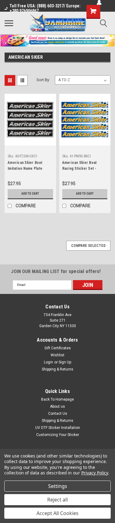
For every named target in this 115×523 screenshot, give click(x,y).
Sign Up (65, 362)
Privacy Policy (94, 473)
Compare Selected (88, 246)
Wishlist (57, 355)
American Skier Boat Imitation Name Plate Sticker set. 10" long (25, 166)
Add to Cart (30, 193)
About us (57, 406)
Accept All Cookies (57, 513)
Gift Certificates (57, 348)
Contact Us (57, 413)
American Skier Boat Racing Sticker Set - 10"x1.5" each (79, 166)
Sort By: (43, 79)
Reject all (57, 499)
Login (48, 362)
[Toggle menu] (9, 23)
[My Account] (99, 2)
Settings (57, 486)
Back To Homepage (57, 399)
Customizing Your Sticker (57, 435)
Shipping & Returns (57, 369)
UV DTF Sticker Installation (57, 428)
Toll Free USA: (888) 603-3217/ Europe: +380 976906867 (45, 8)
